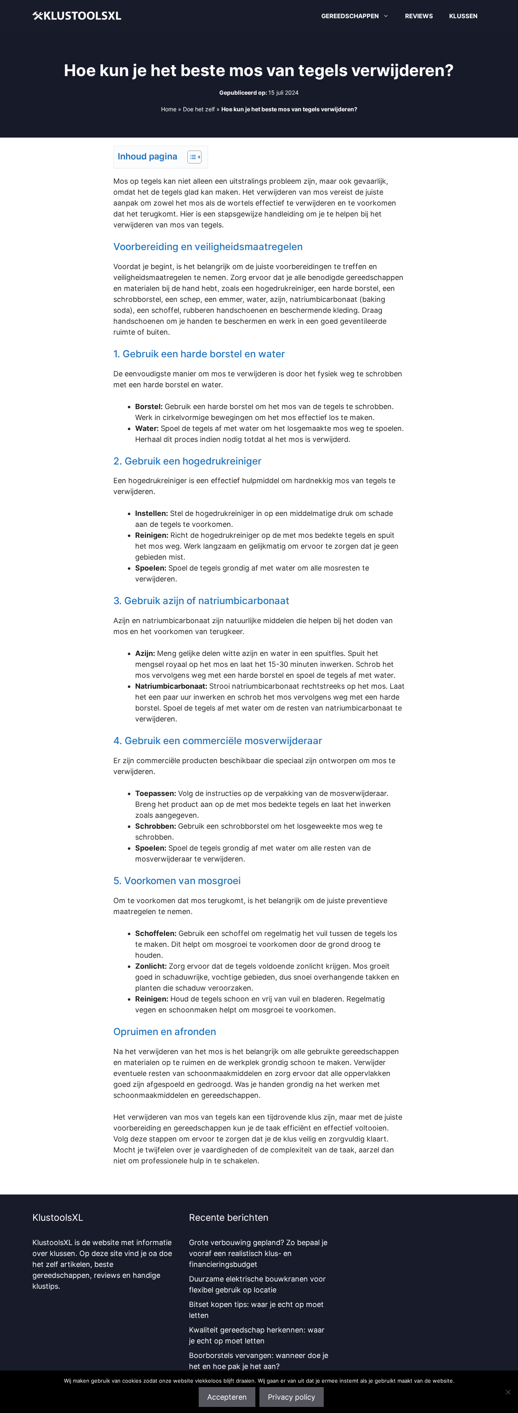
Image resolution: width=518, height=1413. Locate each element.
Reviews (419, 16)
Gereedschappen (350, 16)
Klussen (463, 16)
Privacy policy (291, 1397)
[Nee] (508, 1392)
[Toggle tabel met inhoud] (190, 157)
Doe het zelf (199, 109)
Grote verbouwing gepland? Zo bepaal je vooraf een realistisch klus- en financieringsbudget (258, 1253)
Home (168, 109)
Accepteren (227, 1397)
